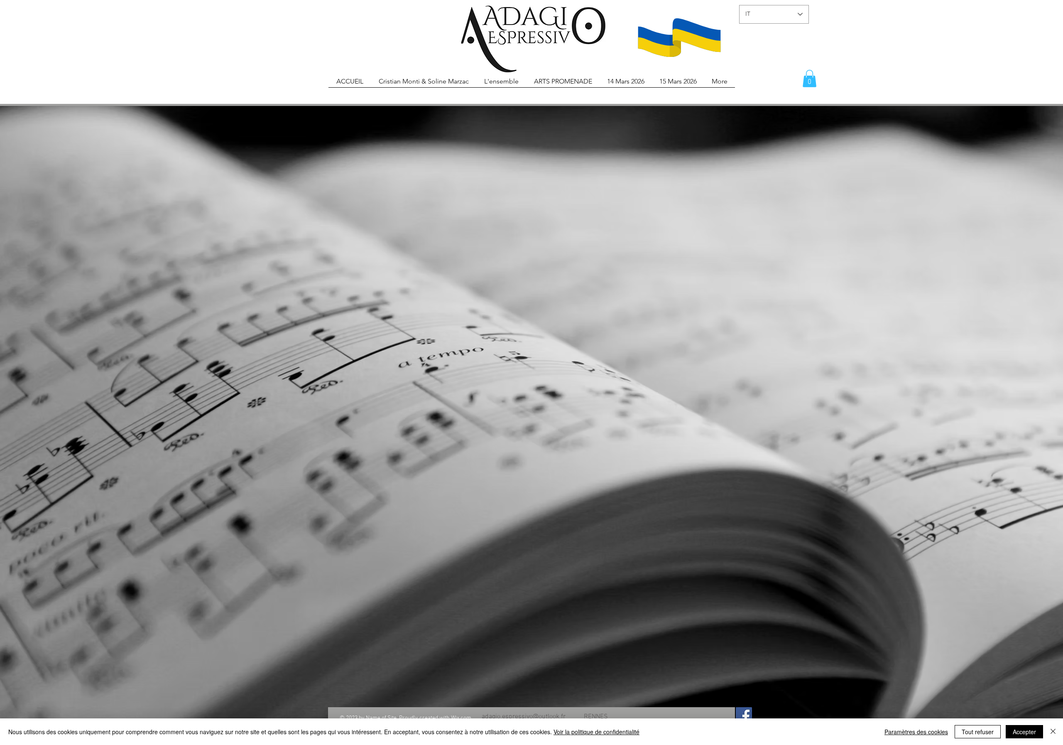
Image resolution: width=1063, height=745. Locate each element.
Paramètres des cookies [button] (916, 732)
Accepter (1024, 732)
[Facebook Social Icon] (744, 715)
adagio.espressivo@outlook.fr (524, 717)
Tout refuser (978, 732)
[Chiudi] (1053, 731)
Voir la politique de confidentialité (596, 732)
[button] (809, 78)
